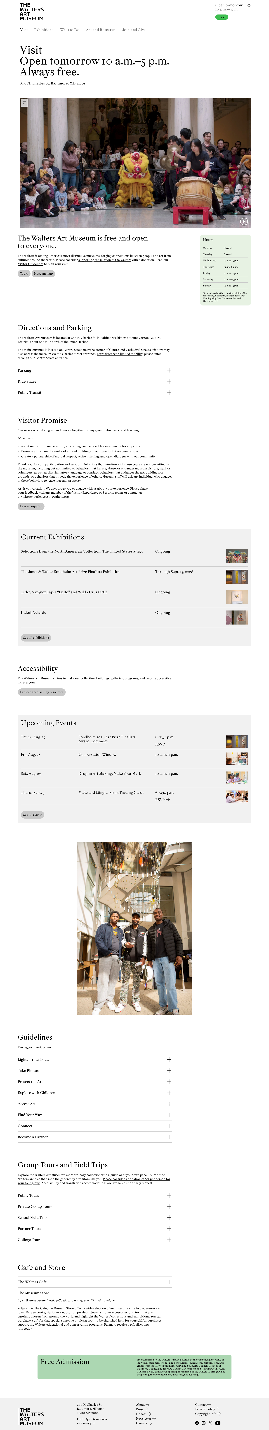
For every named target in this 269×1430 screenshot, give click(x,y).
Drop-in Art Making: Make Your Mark (109, 773)
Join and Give (134, 30)
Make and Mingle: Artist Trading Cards (111, 792)
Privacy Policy (205, 1409)
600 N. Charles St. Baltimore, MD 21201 (52, 83)
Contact (201, 1404)
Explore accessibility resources (41, 692)
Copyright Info (206, 1414)
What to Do (69, 30)
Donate (222, 17)
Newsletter (144, 1418)
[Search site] (249, 5)
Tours (24, 273)
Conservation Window (97, 754)
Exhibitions (43, 30)
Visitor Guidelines (30, 264)
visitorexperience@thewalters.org (45, 496)
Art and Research (101, 30)
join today (25, 1328)
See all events (32, 815)
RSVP (160, 744)
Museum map (43, 273)
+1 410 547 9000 (88, 1413)
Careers (142, 1423)
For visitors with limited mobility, (120, 354)
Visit (24, 30)
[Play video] (244, 221)
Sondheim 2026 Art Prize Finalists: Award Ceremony (107, 739)
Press (140, 1409)
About (141, 1404)
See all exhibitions (36, 637)
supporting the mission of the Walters (104, 260)
